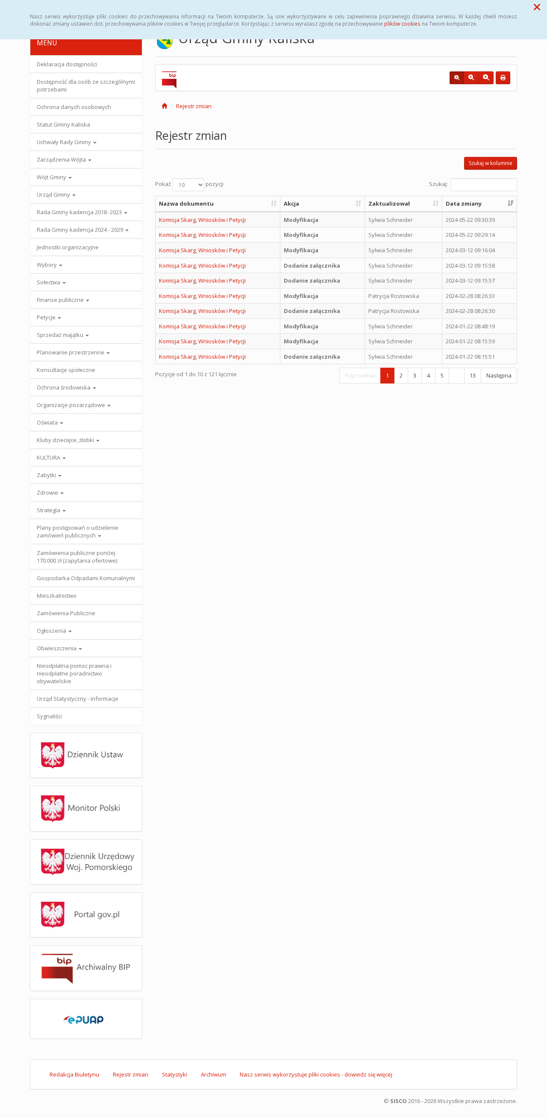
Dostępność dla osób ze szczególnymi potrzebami (86, 85)
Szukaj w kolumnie (490, 163)
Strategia (49, 510)
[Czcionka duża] (486, 77)
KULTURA (49, 457)
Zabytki (47, 475)
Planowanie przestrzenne (71, 352)
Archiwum (213, 1074)
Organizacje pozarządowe (71, 405)
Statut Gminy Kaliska (63, 124)
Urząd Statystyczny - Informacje (77, 698)
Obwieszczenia (57, 648)
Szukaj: (438, 184)
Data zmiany (464, 203)
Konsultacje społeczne (66, 370)
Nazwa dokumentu (186, 203)
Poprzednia (360, 375)
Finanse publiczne (61, 300)
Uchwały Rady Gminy (64, 142)
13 (473, 375)
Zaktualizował (389, 203)
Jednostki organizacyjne (68, 247)
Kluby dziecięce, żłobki (66, 440)
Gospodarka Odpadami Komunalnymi (86, 578)
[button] (537, 7)
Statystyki (174, 1074)
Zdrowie (48, 492)
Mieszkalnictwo (56, 595)
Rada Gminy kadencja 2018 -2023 (80, 212)
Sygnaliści (49, 716)
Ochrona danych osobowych (74, 107)
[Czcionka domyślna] (457, 77)
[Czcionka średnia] (471, 77)
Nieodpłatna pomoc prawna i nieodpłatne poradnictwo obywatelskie (74, 673)
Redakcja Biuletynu (74, 1074)
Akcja (291, 203)
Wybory (47, 264)
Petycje (47, 317)
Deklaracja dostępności (67, 64)
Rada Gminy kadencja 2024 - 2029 (80, 229)
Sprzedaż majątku (61, 335)
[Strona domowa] (164, 106)
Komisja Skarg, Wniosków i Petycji (202, 220)
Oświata (48, 422)
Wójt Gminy (52, 177)
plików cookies (402, 23)
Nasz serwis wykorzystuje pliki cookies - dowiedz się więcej (316, 1074)
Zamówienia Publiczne (66, 613)
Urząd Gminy (54, 194)
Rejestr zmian (194, 106)
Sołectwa (49, 282)
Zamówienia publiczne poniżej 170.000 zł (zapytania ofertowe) (77, 556)
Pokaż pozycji (189, 184)
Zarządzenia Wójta (62, 159)
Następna (499, 375)
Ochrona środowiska (64, 387)
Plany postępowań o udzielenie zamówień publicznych (77, 531)
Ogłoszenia (52, 630)
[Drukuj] (503, 77)
